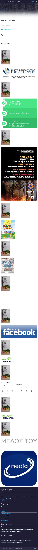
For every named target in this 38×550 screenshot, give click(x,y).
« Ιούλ (3, 393)
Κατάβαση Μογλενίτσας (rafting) (18, 529)
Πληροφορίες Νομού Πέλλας (12, 1)
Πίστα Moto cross (12, 531)
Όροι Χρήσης (3, 511)
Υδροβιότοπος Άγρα (19, 542)
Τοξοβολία (18, 531)
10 (2, 389)
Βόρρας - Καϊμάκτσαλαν (5, 540)
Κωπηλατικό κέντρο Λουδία (29, 529)
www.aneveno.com (19, 548)
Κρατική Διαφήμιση (4, 520)
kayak (2, 529)
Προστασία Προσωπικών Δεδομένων (7, 515)
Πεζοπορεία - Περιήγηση (5, 531)
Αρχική (6, 1)
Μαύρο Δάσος (4, 542)
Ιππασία (11, 529)
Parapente (6, 529)
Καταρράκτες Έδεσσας (13, 540)
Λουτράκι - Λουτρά (28, 540)
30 (31, 391)
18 (7, 390)
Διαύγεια (2, 509)
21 (21, 390)
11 (7, 389)
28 (21, 391)
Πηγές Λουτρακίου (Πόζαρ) (11, 542)
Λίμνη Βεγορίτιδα (21, 540)
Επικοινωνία (18, 1)
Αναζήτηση (32, 1)
